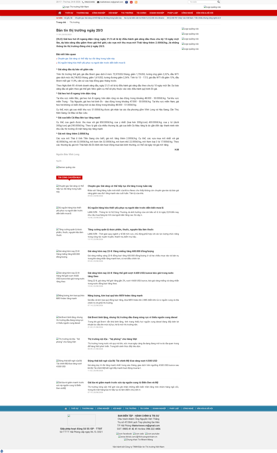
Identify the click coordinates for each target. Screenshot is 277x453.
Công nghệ (187, 13)
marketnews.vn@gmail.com (111, 2)
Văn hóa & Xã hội (204, 13)
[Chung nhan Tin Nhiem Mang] (138, 439)
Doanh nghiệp (157, 13)
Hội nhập (113, 13)
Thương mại (82, 13)
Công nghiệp (98, 13)
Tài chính (141, 13)
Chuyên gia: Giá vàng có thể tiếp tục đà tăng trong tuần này (86, 58)
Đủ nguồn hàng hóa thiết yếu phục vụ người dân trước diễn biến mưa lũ (91, 62)
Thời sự (69, 13)
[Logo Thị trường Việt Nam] (76, 7)
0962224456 (89, 2)
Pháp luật (172, 13)
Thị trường (127, 13)
